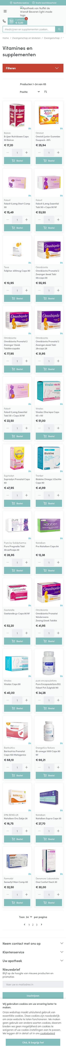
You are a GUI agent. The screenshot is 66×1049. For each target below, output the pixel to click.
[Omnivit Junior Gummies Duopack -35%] (48, 115)
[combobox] (29, 29)
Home (6, 37)
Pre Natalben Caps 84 (47, 546)
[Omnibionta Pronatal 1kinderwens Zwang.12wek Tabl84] (48, 592)
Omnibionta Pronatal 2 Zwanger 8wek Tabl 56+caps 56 (47, 274)
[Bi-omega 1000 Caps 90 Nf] (48, 730)
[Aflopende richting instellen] (45, 91)
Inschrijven (33, 995)
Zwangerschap (52, 37)
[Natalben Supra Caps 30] (48, 797)
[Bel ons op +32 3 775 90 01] (4, 21)
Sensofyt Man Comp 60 (16, 881)
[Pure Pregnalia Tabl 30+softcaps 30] (17, 525)
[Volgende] (41, 924)
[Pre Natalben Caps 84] (48, 525)
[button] (33, 68)
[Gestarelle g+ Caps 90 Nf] (17, 592)
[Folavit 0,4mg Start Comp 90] (17, 182)
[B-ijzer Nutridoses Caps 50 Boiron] (17, 115)
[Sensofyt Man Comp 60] (17, 861)
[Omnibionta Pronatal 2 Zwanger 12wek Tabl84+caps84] (17, 320)
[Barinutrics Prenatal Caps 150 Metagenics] (17, 730)
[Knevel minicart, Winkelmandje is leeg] (11, 21)
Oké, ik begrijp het (33, 1042)
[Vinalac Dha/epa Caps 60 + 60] (48, 391)
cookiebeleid (47, 1033)
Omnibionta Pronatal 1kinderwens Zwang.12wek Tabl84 (47, 617)
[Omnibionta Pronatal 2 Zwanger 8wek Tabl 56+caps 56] (48, 249)
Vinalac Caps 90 (12, 684)
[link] (25, 924)
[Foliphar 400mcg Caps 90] (17, 249)
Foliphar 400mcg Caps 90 (17, 270)
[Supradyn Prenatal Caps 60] (17, 458)
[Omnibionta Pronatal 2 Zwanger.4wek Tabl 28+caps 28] (48, 320)
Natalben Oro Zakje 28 (15, 818)
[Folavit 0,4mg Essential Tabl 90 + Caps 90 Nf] (48, 182)
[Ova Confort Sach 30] (48, 861)
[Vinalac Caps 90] (17, 663)
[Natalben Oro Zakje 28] (17, 797)
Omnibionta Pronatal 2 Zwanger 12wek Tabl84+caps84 (15, 345)
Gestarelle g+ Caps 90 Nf (17, 613)
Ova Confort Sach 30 (46, 881)
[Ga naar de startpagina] (36, 11)
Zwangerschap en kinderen (26, 37)
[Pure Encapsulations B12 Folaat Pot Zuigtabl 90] (48, 663)
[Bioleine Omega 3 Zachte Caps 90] (48, 458)
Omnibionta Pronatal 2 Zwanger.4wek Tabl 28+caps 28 (47, 345)
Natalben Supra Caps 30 (48, 818)
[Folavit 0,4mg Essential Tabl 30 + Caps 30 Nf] (17, 391)
